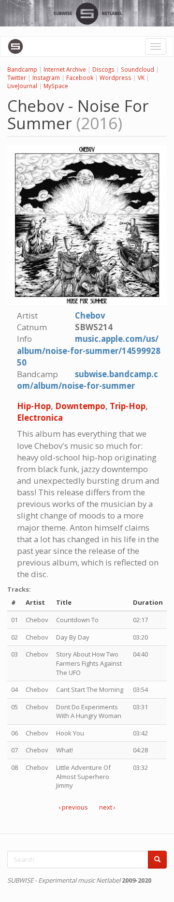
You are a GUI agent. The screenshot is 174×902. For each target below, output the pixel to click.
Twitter (16, 77)
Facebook (79, 77)
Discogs (103, 69)
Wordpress (115, 77)
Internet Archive (65, 69)
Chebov (90, 315)
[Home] (15, 46)
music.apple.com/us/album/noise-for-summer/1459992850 (88, 350)
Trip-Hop (127, 406)
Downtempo (80, 406)
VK (141, 77)
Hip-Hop (34, 406)
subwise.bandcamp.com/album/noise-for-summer (87, 379)
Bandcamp (22, 69)
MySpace (56, 86)
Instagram (46, 77)
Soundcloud (137, 69)
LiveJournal (22, 86)
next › (107, 807)
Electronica (40, 417)
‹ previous (73, 807)
